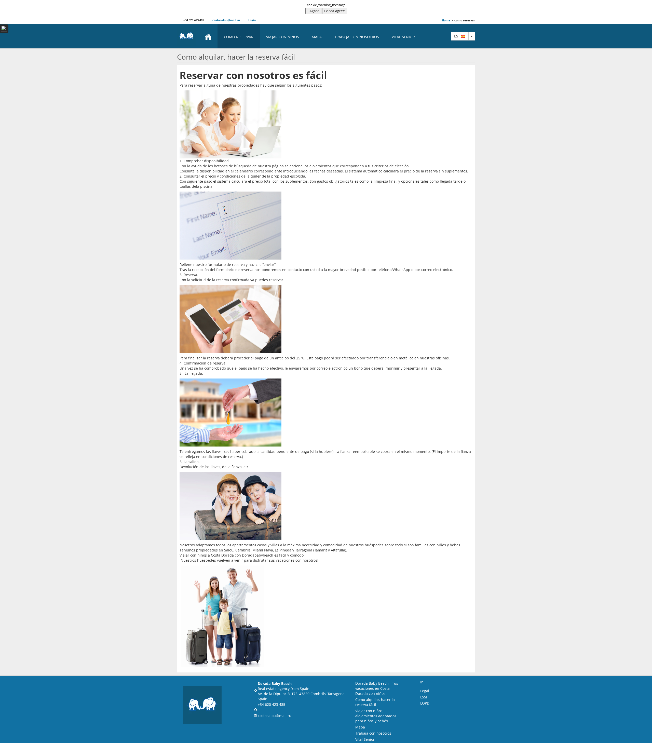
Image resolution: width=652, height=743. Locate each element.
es (457, 36)
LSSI (423, 697)
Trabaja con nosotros (356, 36)
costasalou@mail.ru (226, 20)
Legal (424, 690)
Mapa (317, 36)
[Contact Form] (4, 28)
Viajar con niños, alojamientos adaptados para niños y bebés (375, 715)
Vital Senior (403, 36)
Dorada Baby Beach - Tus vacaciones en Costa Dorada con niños (376, 688)
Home (446, 20)
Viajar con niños (282, 36)
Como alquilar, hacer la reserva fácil (375, 702)
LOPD (424, 703)
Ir (421, 682)
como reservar (238, 36)
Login (252, 20)
